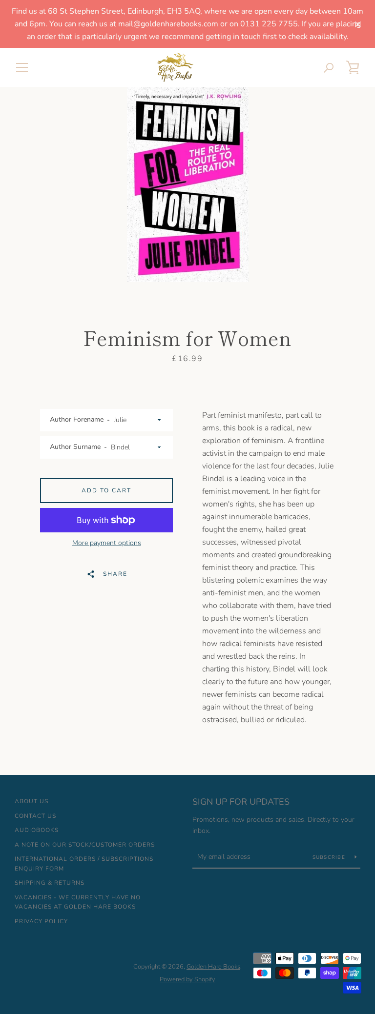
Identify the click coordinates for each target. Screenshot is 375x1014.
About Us (31, 801)
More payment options (106, 543)
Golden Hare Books (213, 966)
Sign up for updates (241, 802)
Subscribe (330, 857)
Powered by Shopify (187, 979)
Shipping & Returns (49, 883)
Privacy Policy (41, 921)
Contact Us (35, 816)
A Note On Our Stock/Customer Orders (85, 845)
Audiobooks (37, 830)
